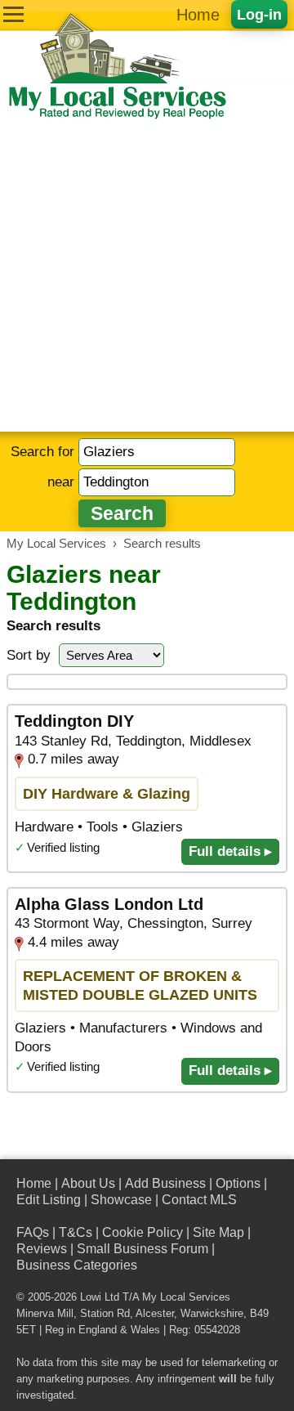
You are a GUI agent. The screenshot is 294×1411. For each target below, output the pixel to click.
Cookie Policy (142, 1232)
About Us (88, 1183)
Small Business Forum (142, 1249)
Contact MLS (199, 1200)
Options (238, 1183)
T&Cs (75, 1232)
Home (198, 15)
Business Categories (76, 1265)
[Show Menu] (13, 14)
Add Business (165, 1183)
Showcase (121, 1200)
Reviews (41, 1249)
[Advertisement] (147, 276)
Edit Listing (48, 1200)
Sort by (29, 655)
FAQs (32, 1232)
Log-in (259, 14)
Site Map (218, 1232)
